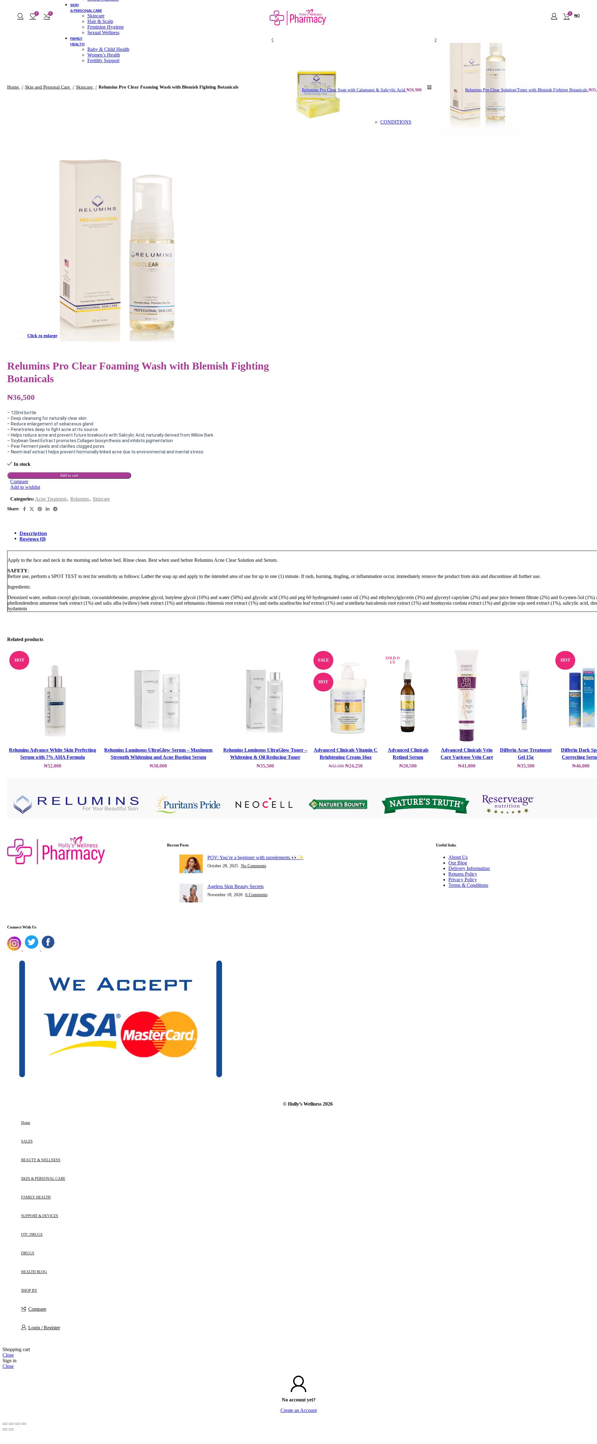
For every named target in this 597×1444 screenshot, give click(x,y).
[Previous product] (272, 40)
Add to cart (69, 475)
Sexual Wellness (103, 32)
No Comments (253, 865)
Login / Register (44, 1327)
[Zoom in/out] (23, 1424)
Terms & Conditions (468, 885)
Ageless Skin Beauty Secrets (235, 886)
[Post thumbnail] (191, 864)
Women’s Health (103, 54)
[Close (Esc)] (4, 1424)
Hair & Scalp (100, 21)
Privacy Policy (462, 879)
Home (13, 86)
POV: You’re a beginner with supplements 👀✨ (255, 857)
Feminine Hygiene (105, 27)
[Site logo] (298, 30)
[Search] (20, 16)
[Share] (11, 1424)
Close (8, 1355)
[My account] (554, 16)
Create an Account (298, 1410)
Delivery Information (469, 868)
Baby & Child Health (108, 49)
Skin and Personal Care (48, 86)
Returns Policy (462, 874)
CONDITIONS (395, 122)
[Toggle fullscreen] (17, 1424)
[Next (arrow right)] (11, 1429)
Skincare (95, 15)
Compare (37, 1309)
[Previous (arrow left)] (4, 1429)
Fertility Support (103, 60)
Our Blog (457, 862)
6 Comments (256, 894)
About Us (458, 857)
